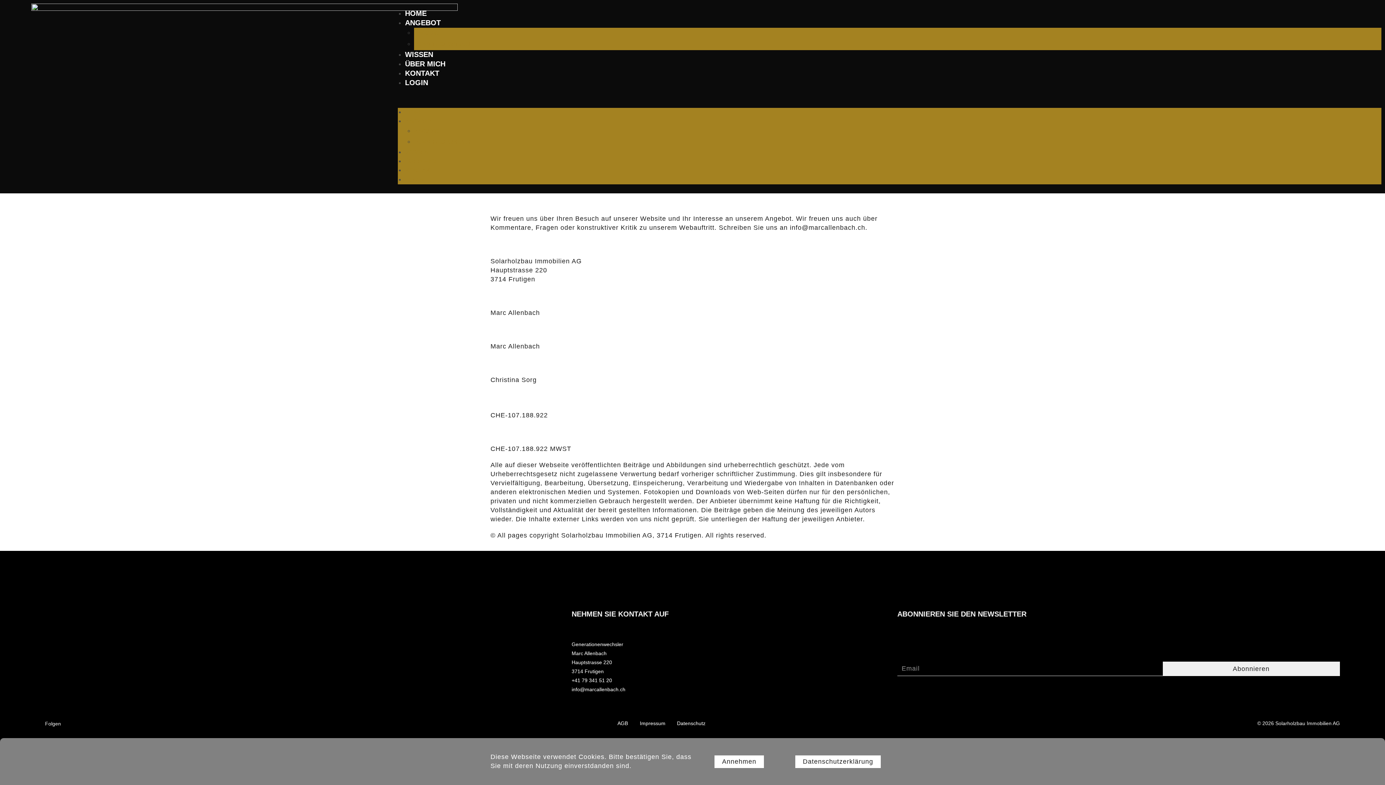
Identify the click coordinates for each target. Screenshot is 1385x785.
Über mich (425, 64)
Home (416, 13)
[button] (889, 97)
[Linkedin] (199, 723)
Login (416, 83)
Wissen (419, 54)
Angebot (423, 23)
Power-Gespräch (443, 44)
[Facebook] (185, 723)
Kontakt (422, 73)
